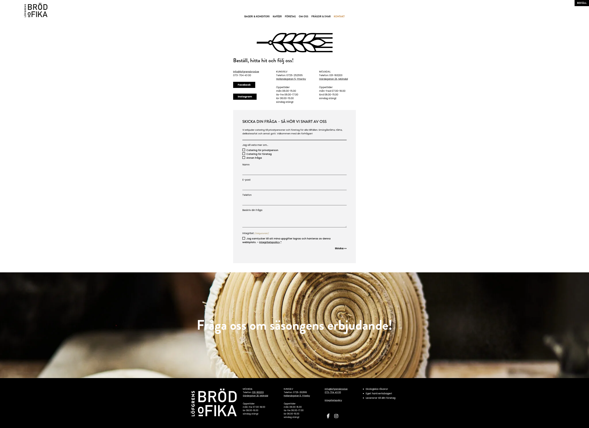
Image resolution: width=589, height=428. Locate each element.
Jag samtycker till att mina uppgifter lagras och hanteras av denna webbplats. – (286, 240)
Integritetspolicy (269, 242)
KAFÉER (277, 16)
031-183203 (258, 392)
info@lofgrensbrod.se (246, 71)
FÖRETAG (290, 16)
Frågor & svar (321, 16)
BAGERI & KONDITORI (257, 16)
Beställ (582, 3)
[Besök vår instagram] (336, 416)
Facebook (244, 85)
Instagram (245, 96)
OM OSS (303, 16)
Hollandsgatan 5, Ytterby (291, 79)
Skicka (339, 248)
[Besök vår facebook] (328, 416)
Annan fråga (254, 158)
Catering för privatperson (262, 150)
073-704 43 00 (333, 392)
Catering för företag (259, 154)
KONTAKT (339, 16)
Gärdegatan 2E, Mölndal (333, 79)
